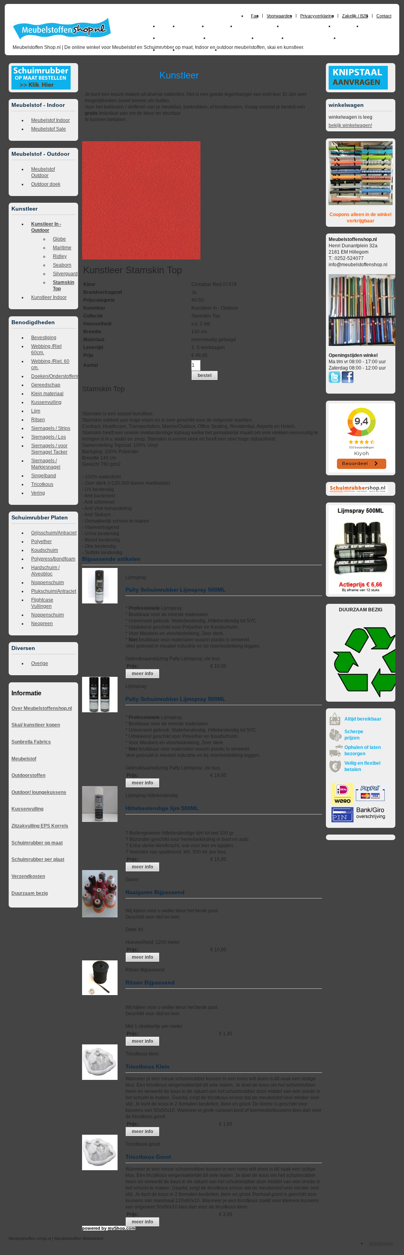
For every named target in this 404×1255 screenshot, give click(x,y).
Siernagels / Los (48, 437)
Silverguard (64, 273)
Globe (59, 239)
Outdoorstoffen (28, 775)
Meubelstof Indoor (50, 120)
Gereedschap (45, 385)
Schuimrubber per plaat (37, 859)
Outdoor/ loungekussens (38, 792)
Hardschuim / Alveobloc (45, 571)
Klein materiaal (47, 393)
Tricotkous (42, 484)
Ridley (60, 256)
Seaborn (62, 265)
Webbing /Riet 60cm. (46, 349)
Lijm (35, 411)
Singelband (43, 475)
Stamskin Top (63, 285)
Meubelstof (23, 759)
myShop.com (121, 1228)
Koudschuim (44, 550)
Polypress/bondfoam (53, 559)
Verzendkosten (28, 876)
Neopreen (42, 623)
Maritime (62, 247)
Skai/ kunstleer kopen (35, 725)
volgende (144, 138)
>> (155, 138)
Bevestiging (43, 337)
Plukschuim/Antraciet (53, 591)
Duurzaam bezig (29, 893)
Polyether (41, 541)
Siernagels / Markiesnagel (45, 464)
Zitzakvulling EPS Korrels (39, 826)
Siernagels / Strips (50, 428)
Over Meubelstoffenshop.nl (41, 708)
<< (161, 138)
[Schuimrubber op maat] (41, 88)
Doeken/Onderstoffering (53, 376)
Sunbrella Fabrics (31, 742)
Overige (39, 663)
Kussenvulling (46, 402)
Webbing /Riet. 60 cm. (50, 364)
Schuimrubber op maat (37, 843)
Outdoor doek (45, 184)
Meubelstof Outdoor (43, 172)
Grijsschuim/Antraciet (53, 533)
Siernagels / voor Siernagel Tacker (49, 449)
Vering (38, 493)
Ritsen (38, 419)
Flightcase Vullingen (42, 603)
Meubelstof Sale (48, 129)
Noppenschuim (47, 582)
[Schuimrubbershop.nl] (358, 491)
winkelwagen (381, 1243)
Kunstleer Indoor (49, 297)
